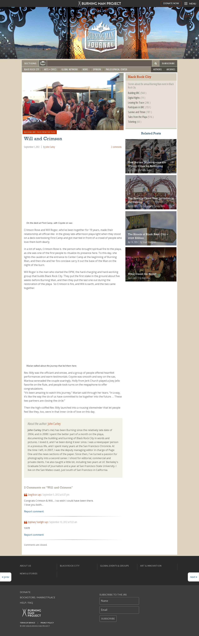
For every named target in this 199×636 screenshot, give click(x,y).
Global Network (69, 69)
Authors (157, 69)
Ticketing (132, 121)
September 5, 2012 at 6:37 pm (55, 494)
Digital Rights (134, 97)
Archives (171, 69)
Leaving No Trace (136, 102)
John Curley (50, 147)
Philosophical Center (116, 69)
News (85, 69)
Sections (30, 63)
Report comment (34, 511)
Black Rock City (31, 69)
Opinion (97, 69)
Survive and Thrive (136, 112)
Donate (25, 592)
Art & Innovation (151, 566)
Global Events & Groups (114, 566)
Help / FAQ (26, 602)
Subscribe (108, 618)
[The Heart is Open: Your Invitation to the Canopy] (151, 192)
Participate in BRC (136, 107)
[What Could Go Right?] (151, 264)
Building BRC (30, 132)
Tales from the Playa (46, 132)
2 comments (116, 147)
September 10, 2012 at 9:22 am (63, 522)
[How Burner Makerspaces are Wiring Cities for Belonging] (151, 156)
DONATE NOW (171, 3)
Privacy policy (47, 623)
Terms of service (27, 623)
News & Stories (28, 573)
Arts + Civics (50, 69)
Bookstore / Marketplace (37, 597)
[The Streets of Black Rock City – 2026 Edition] (151, 228)
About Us (25, 566)
